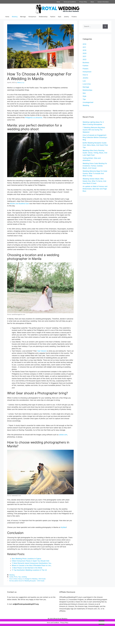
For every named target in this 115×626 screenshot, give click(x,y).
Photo (16, 577)
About (92, 2)
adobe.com (63, 435)
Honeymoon (32, 16)
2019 (84, 50)
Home (58, 2)
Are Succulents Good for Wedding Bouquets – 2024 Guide (26, 580)
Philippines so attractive (33, 117)
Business (86, 62)
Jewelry (66, 16)
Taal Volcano (41, 351)
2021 (84, 56)
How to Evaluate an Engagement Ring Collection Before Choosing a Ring (95, 137)
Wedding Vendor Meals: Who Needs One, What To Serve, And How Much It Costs (94, 181)
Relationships (43, 16)
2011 (84, 47)
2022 (84, 59)
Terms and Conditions (70, 2)
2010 (84, 44)
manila (11, 577)
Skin (84, 93)
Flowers (74, 16)
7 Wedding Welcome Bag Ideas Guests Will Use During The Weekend (94, 130)
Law (84, 81)
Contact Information (103, 2)
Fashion (52, 16)
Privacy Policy (83, 2)
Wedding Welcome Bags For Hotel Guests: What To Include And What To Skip (95, 173)
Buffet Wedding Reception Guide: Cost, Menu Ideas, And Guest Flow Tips (95, 145)
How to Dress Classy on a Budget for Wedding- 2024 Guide (27, 579)
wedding (24, 577)
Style (59, 16)
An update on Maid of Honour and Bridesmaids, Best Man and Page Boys (95, 189)
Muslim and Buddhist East (19, 203)
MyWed (63, 527)
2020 (84, 53)
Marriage (23, 16)
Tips (19, 577)
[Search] (105, 26)
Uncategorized (88, 102)
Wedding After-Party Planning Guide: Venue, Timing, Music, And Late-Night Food (95, 153)
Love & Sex (87, 84)
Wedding (14, 16)
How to (85, 75)
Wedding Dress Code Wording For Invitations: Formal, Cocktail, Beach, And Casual (95, 166)
